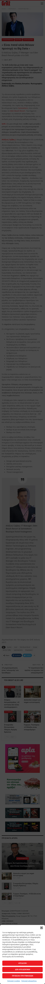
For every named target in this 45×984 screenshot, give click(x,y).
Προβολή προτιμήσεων (22, 976)
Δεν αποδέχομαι (22, 970)
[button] (41, 928)
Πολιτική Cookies (13, 981)
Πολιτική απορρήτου (29, 981)
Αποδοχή (22, 963)
